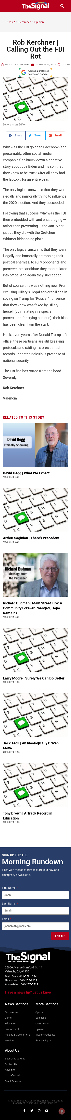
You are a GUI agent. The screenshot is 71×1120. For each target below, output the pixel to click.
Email (5, 919)
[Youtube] (46, 1110)
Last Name (9, 903)
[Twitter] (31, 1110)
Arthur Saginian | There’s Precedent (31, 538)
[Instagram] (39, 1110)
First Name (9, 887)
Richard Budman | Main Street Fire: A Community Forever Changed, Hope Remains (32, 608)
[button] (9, 6)
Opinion (39, 22)
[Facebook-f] (24, 1110)
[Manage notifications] (62, 1111)
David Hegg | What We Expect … (28, 473)
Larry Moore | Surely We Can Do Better (34, 678)
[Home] (5, 22)
